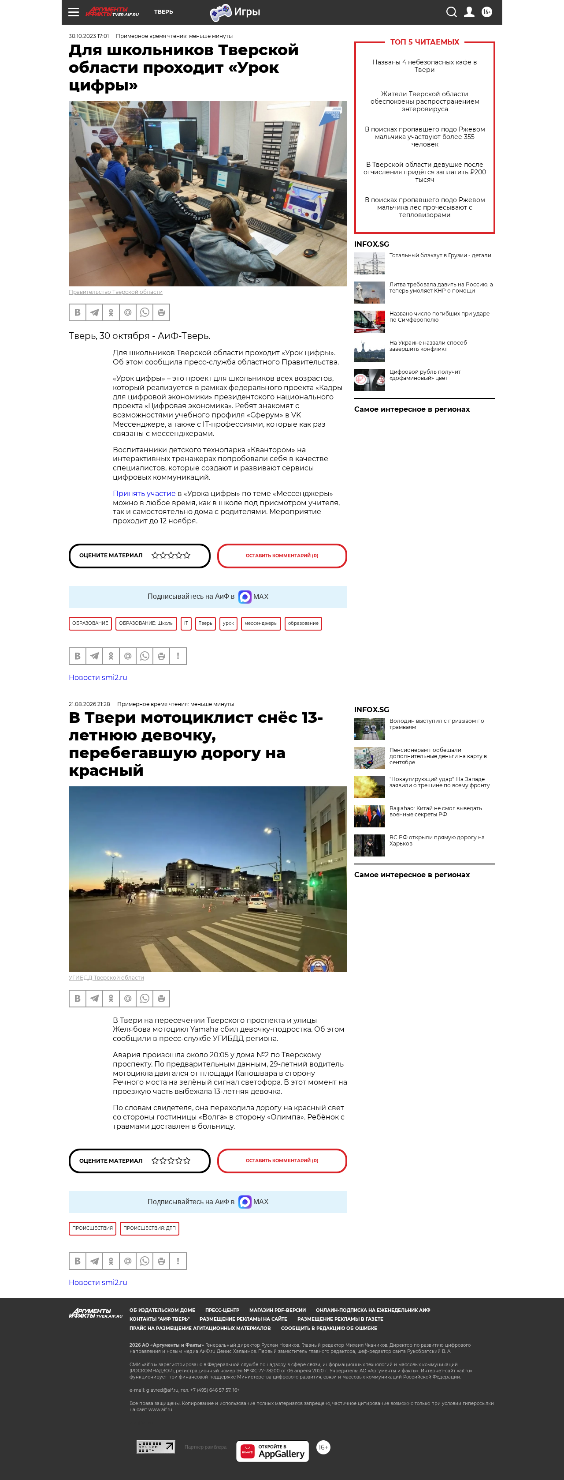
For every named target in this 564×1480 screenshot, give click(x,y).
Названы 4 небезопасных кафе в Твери (424, 66)
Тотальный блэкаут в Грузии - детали (440, 255)
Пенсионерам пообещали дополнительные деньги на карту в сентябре (438, 756)
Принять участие (144, 493)
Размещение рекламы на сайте (243, 1319)
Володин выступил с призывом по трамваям (437, 724)
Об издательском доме (162, 1310)
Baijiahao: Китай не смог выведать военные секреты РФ (436, 811)
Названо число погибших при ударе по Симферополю (440, 317)
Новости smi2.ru (98, 677)
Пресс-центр (222, 1310)
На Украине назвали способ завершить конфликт (428, 346)
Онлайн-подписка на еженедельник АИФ (373, 1310)
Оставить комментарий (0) (282, 556)
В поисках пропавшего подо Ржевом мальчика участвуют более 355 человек (425, 137)
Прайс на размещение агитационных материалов (200, 1328)
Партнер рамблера (205, 1447)
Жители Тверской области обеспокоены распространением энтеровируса (425, 101)
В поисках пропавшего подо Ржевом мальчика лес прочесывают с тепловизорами (425, 207)
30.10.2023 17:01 (89, 36)
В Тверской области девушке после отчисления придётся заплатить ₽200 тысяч (425, 172)
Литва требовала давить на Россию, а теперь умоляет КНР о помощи (441, 288)
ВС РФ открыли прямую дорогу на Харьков (437, 840)
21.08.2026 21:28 (89, 704)
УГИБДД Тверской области (106, 977)
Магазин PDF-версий (277, 1310)
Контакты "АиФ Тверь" (159, 1319)
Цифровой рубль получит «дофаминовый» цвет (425, 375)
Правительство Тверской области (116, 292)
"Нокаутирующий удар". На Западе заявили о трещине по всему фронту (440, 782)
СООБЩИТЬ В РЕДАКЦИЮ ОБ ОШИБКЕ (329, 1328)
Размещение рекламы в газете (340, 1319)
